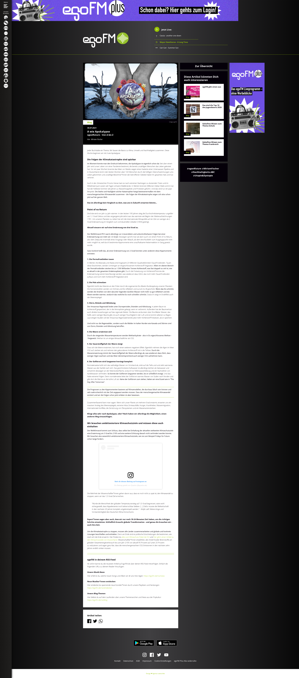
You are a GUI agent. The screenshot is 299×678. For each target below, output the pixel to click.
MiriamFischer (211, 168)
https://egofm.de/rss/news (154, 576)
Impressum (147, 661)
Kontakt (117, 661)
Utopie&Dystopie (204, 175)
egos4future (195, 168)
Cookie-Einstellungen (162, 661)
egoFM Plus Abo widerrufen (185, 661)
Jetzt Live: (166, 29)
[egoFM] (106, 47)
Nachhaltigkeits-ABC (204, 172)
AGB (138, 661)
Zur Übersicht (204, 66)
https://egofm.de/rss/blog (97, 600)
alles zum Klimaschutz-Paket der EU (135, 537)
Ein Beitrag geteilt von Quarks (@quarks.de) (130, 485)
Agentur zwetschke (158, 674)
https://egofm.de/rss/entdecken (99, 588)
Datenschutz (128, 661)
